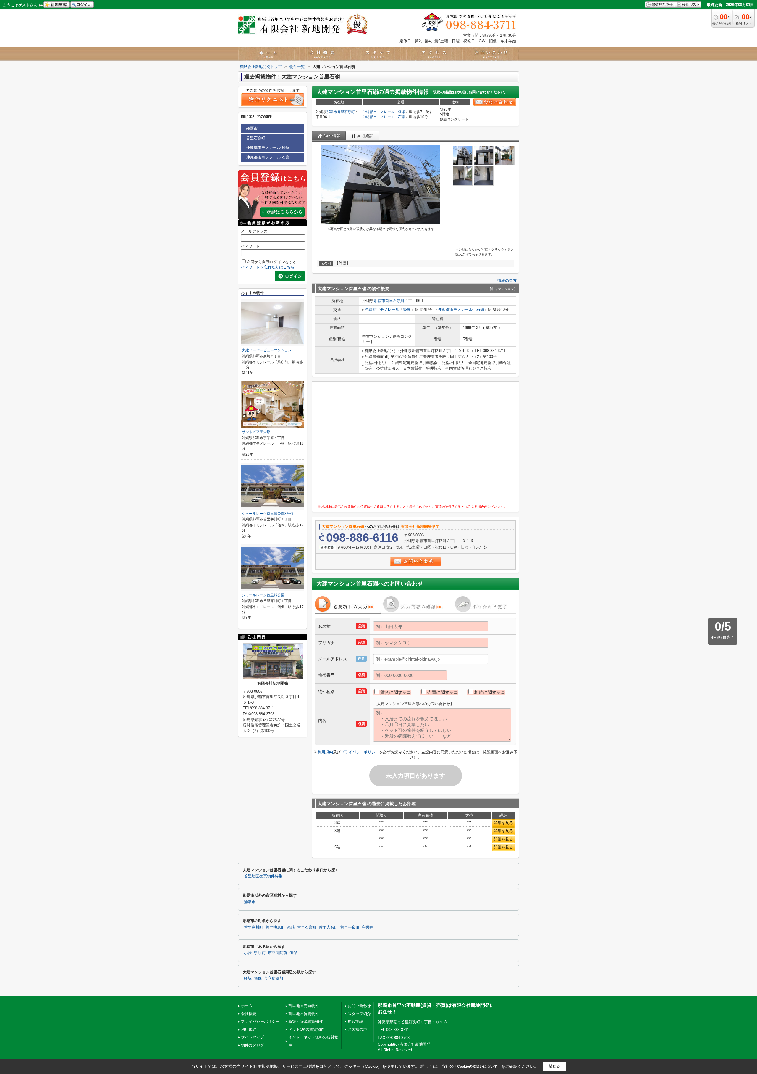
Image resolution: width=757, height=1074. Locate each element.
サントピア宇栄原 (256, 432)
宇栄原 (367, 927)
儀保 (293, 953)
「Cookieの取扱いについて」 (477, 1067)
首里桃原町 (275, 927)
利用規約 (325, 752)
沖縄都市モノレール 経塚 (267, 147)
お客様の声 (357, 1029)
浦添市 (249, 902)
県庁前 (260, 953)
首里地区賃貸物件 (303, 1014)
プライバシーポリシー (360, 752)
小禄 (248, 953)
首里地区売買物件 (303, 1006)
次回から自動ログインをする (272, 262)
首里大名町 (328, 927)
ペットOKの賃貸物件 (306, 1029)
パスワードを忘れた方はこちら (268, 267)
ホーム (247, 1006)
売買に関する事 (442, 692)
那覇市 (331, 112)
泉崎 (291, 927)
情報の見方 (507, 280)
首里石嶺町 (346, 112)
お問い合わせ (359, 1006)
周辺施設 (355, 1021)
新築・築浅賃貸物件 (305, 1021)
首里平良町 (350, 927)
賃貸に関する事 (395, 692)
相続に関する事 (489, 692)
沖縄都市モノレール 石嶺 (267, 157)
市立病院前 (277, 953)
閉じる (554, 1066)
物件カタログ (252, 1045)
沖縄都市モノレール (378, 112)
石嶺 (401, 117)
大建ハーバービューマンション (267, 350)
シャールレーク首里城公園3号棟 (268, 514)
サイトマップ (252, 1037)
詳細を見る (503, 823)
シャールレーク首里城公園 (263, 595)
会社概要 (248, 1014)
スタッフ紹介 (359, 1014)
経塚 (401, 112)
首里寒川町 (253, 927)
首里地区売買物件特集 (263, 876)
